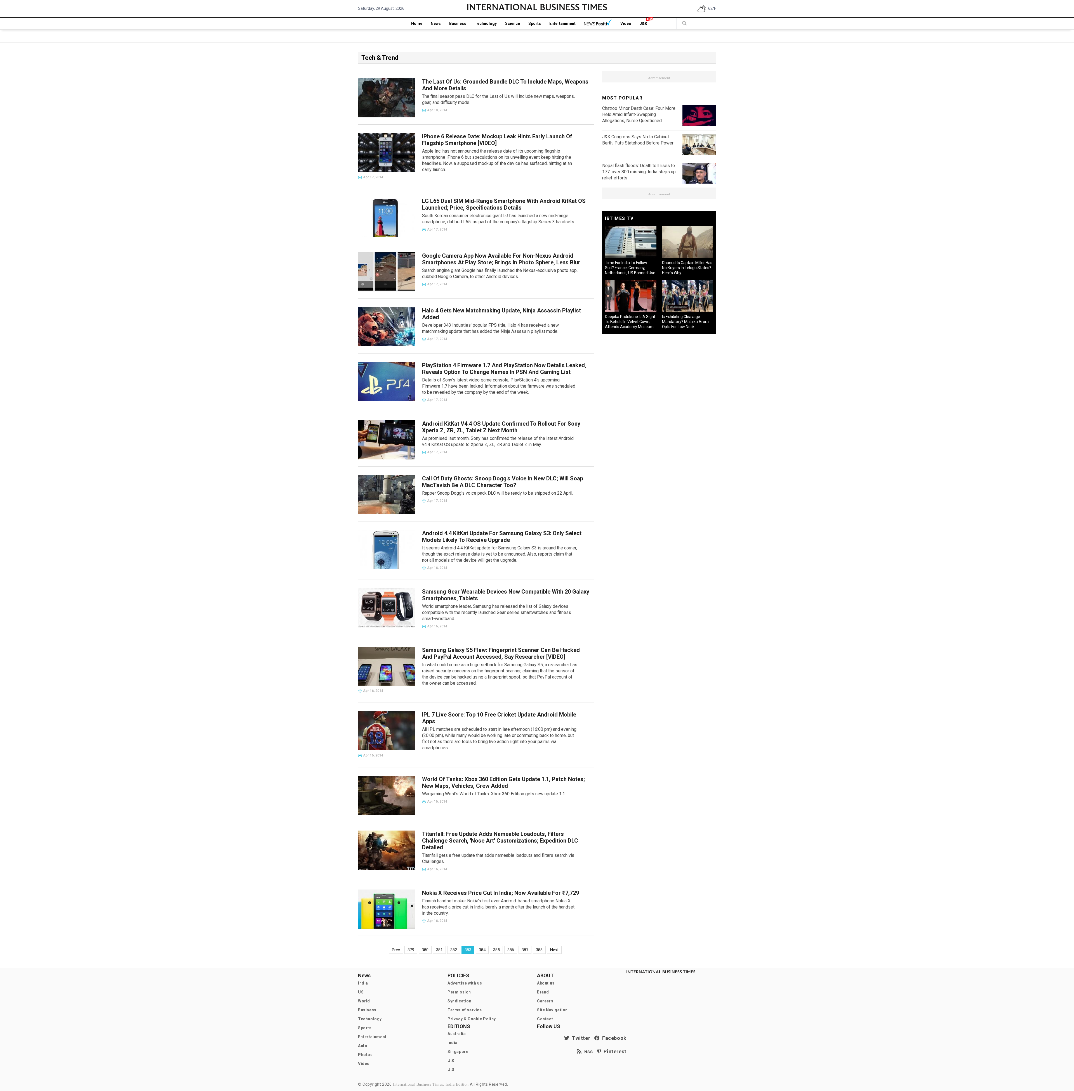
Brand (543, 992)
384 (482, 949)
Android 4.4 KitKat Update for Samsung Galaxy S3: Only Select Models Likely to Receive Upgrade (501, 536)
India (363, 983)
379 (411, 949)
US (361, 992)
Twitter (579, 1038)
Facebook (613, 1038)
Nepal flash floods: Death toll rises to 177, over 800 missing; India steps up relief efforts (639, 172)
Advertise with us (464, 983)
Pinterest (613, 1051)
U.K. (451, 1060)
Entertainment (562, 23)
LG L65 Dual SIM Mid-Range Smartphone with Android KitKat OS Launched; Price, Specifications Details (504, 204)
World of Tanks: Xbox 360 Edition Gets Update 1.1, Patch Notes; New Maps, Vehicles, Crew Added (503, 782)
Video (625, 23)
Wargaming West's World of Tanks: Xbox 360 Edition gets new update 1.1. (494, 793)
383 (468, 949)
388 (539, 949)
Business (457, 23)
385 (496, 949)
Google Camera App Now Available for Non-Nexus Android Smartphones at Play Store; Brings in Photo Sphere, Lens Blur (501, 259)
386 (510, 949)
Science (512, 23)
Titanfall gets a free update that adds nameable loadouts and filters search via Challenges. (498, 858)
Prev (396, 949)
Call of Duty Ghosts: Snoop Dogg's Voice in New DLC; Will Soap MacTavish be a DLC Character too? (502, 481)
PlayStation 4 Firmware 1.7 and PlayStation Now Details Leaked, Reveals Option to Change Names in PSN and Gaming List (504, 368)
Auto (362, 1045)
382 (453, 949)
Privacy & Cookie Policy (471, 1019)
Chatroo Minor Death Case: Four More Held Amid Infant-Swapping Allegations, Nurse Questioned (638, 114)
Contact (545, 1019)
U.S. (451, 1069)
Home (416, 23)
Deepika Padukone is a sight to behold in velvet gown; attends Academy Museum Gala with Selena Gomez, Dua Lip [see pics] (630, 326)
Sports (534, 23)
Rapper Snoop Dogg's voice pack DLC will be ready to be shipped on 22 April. (497, 493)
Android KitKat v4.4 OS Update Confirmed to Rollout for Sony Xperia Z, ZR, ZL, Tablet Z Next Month (501, 427)
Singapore (457, 1051)
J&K (643, 23)
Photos (365, 1054)
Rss (587, 1051)
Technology (486, 23)
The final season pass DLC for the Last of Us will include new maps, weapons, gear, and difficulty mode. (498, 99)
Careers (545, 1001)
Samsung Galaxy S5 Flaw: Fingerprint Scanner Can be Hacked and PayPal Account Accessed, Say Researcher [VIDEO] (501, 653)
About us (546, 983)
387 (525, 949)
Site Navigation (552, 1010)
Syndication (459, 1001)
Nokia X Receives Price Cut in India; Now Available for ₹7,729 (500, 893)
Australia (456, 1033)
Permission (459, 992)
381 (439, 949)
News (436, 23)
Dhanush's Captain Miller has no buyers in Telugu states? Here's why (687, 267)
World (364, 1001)
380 (425, 949)
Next (554, 949)
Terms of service (464, 1010)
